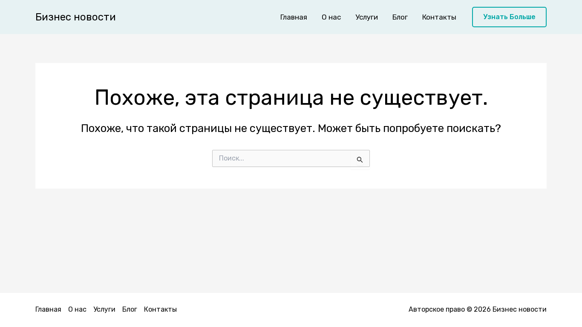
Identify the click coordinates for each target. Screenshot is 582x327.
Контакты (439, 17)
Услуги (366, 17)
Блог (400, 17)
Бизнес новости (75, 17)
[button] (509, 17)
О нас (331, 17)
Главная (293, 17)
